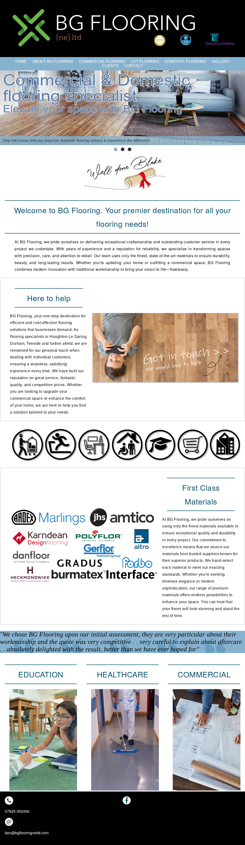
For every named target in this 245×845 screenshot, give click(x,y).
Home (21, 61)
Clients (110, 66)
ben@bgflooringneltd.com (27, 832)
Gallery (221, 61)
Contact (133, 66)
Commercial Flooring (102, 61)
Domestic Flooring (185, 61)
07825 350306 (17, 811)
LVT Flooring (145, 61)
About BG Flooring (53, 61)
